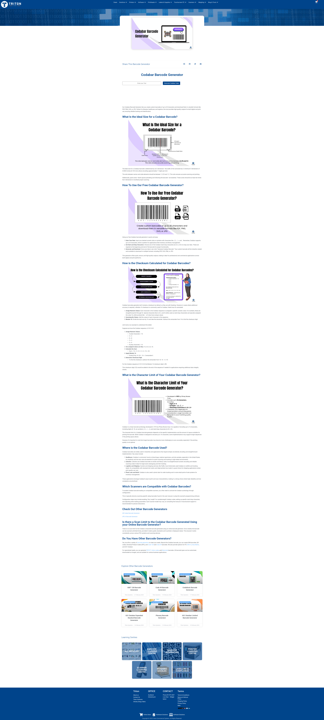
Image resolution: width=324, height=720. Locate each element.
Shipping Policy (182, 701)
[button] (123, 2)
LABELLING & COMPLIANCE (182, 670)
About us (136, 695)
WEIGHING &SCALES (162, 670)
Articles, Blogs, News (139, 701)
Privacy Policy (182, 703)
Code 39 (159, 544)
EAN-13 (189, 544)
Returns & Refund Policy (183, 698)
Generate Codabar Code (171, 83)
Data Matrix (195, 544)
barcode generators (143, 542)
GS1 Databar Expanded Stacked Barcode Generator (134, 617)
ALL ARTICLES (132, 651)
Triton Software (138, 699)
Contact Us (136, 697)
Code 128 (151, 544)
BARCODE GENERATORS (172, 651)
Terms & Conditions (183, 695)
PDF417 (148, 550)
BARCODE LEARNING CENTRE (152, 651)
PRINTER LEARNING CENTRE (192, 651)
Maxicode (165, 550)
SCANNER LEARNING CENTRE (142, 669)
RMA (179, 705)
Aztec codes (155, 550)
